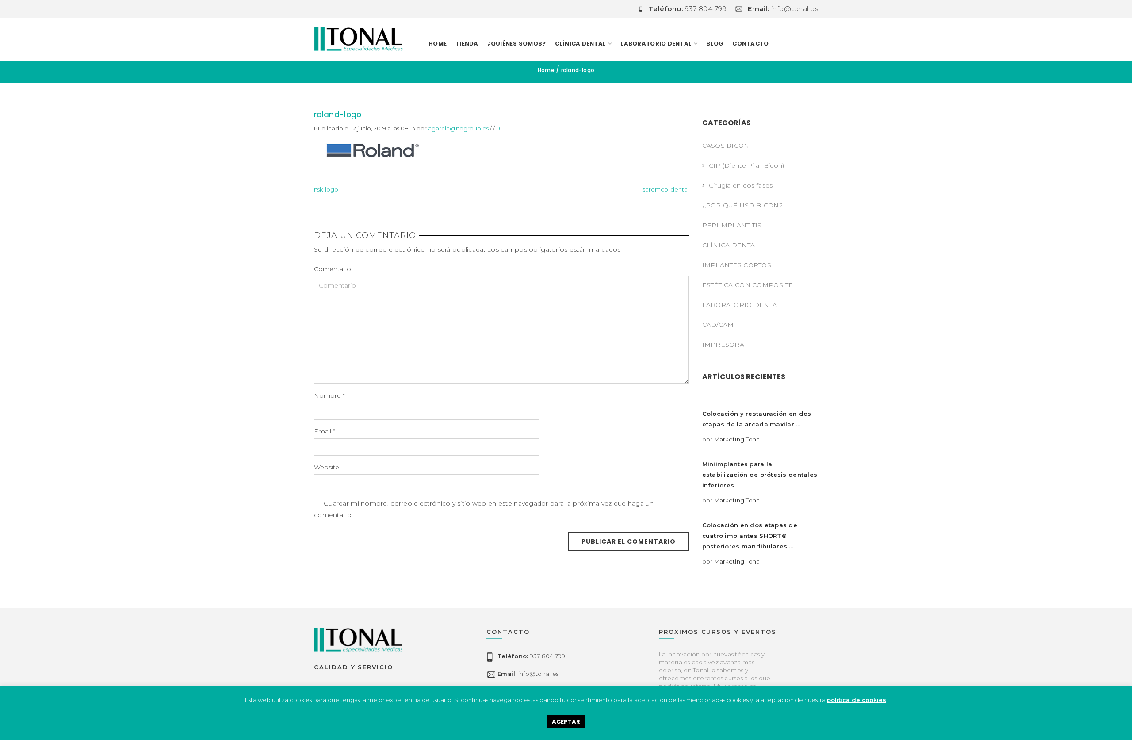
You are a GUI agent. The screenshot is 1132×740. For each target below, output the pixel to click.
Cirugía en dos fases (741, 185)
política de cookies (856, 699)
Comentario (332, 269)
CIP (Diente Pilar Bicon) (746, 165)
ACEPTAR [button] (566, 721)
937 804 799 (531, 656)
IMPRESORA (723, 345)
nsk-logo (326, 189)
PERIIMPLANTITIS (732, 225)
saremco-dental (666, 189)
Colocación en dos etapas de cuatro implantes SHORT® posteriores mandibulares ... (750, 535)
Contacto (750, 43)
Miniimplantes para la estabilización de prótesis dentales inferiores (760, 474)
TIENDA (466, 43)
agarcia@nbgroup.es (458, 128)
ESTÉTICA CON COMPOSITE (747, 285)
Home (437, 43)
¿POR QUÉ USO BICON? (742, 205)
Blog (714, 43)
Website (326, 467)
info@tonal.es (527, 674)
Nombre (329, 395)
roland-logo (338, 114)
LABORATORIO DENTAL (656, 43)
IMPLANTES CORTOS (736, 265)
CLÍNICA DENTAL (730, 245)
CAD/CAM (718, 325)
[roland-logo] (371, 149)
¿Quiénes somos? (516, 43)
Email (324, 431)
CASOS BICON (726, 146)
